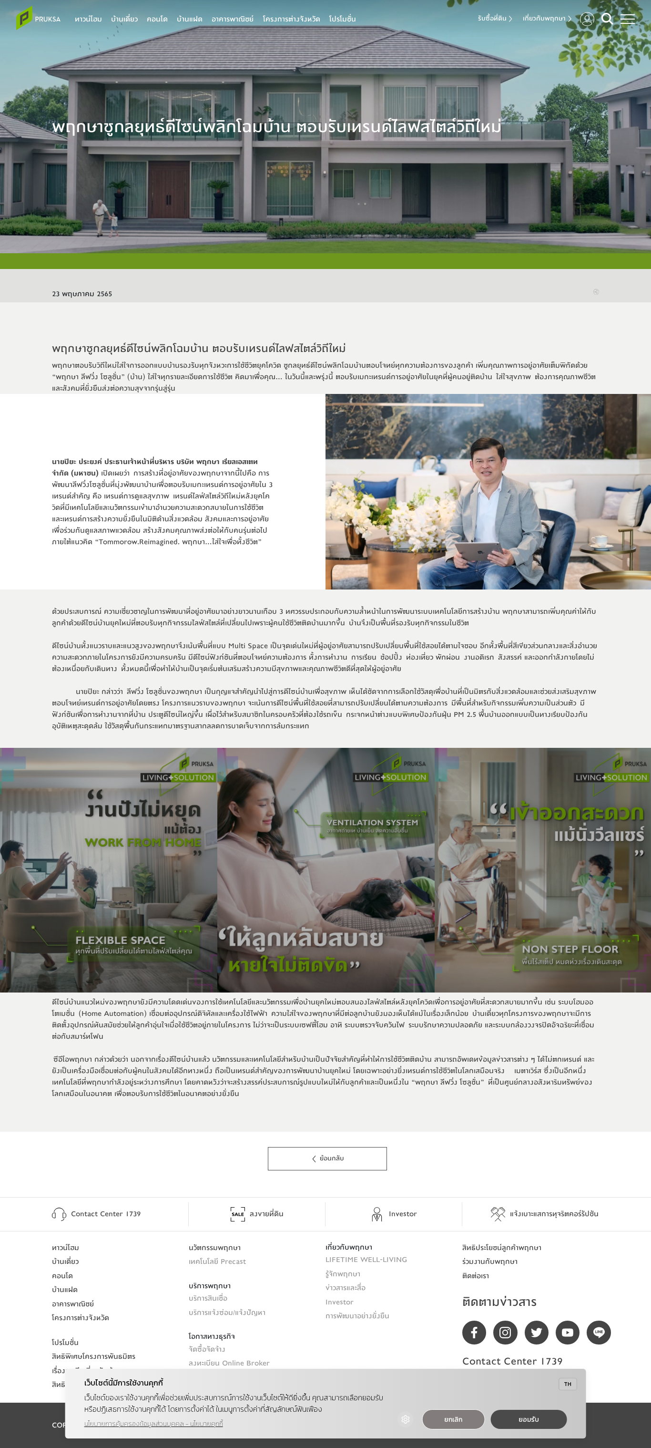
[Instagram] (508, 1333)
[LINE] (602, 1333)
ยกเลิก (453, 1420)
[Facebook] (477, 1333)
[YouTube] (571, 1333)
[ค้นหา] (607, 19)
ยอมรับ (529, 1420)
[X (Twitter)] (540, 1333)
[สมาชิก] (587, 19)
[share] (596, 292)
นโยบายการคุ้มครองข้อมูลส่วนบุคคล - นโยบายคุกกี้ (153, 1424)
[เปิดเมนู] (627, 19)
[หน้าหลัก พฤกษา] (38, 18)
